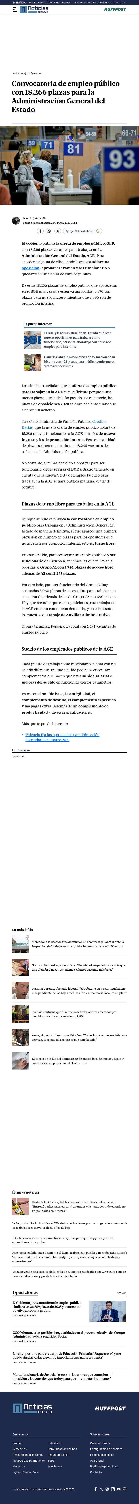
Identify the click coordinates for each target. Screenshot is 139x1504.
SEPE (51, 1461)
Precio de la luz (37, 2)
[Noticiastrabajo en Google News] (124, 1489)
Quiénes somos (100, 1443)
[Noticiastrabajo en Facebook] (95, 1489)
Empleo (17, 1443)
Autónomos (105, 2)
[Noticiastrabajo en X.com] (101, 1489)
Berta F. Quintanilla (34, 218)
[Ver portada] (34, 9)
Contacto (96, 1472)
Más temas (55, 1466)
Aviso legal (97, 1461)
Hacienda (19, 1466)
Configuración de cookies (106, 1449)
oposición (30, 267)
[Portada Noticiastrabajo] (32, 1408)
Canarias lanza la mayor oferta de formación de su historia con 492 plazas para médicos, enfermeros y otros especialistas (79, 361)
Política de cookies (102, 1455)
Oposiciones (19, 756)
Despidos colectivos (60, 2)
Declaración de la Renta (28, 1455)
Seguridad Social (58, 1455)
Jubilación (54, 1443)
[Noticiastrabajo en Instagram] (107, 1489)
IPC (117, 2)
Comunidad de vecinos (62, 1449)
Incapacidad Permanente (29, 1461)
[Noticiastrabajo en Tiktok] (112, 1489)
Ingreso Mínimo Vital (26, 1472)
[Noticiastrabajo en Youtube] (118, 1489)
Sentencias (20, 1449)
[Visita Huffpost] (115, 9)
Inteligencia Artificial (85, 2)
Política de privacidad (104, 1466)
